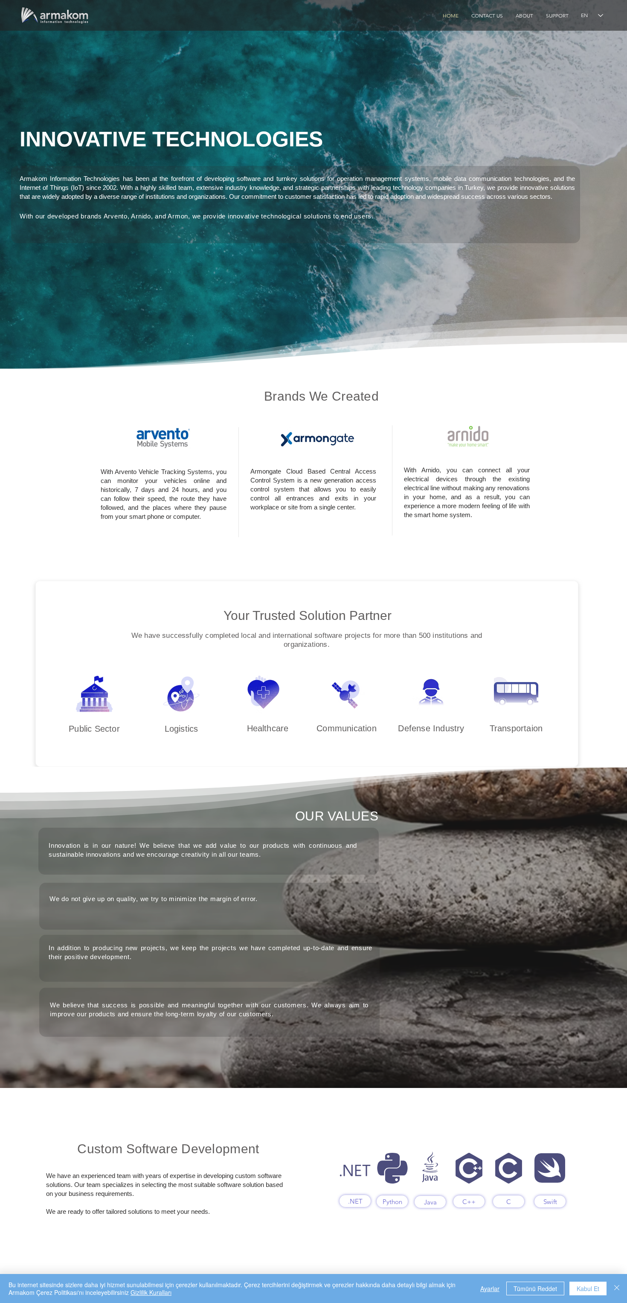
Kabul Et (588, 1288)
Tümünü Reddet (535, 1288)
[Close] (617, 1288)
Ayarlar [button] (489, 1288)
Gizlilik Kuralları (151, 1292)
